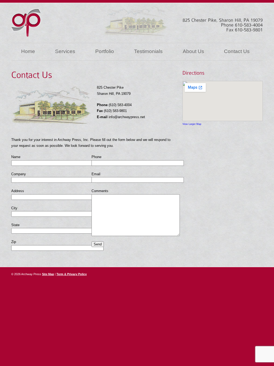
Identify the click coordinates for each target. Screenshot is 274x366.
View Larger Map (191, 124)
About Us (193, 51)
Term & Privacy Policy (71, 274)
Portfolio (104, 51)
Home (28, 51)
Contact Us (237, 51)
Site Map (48, 274)
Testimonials (148, 51)
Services (65, 51)
